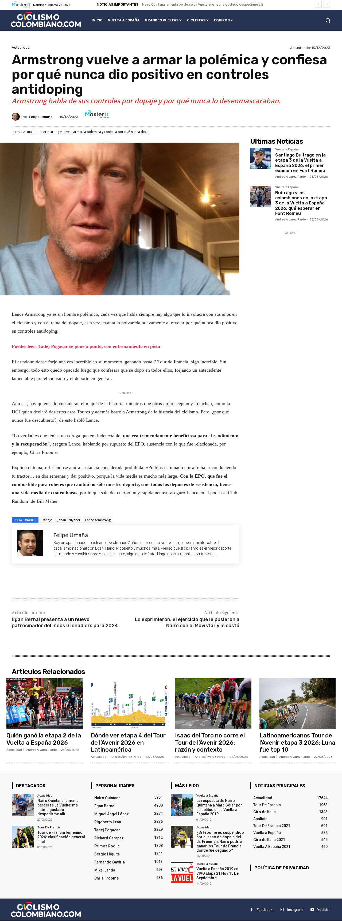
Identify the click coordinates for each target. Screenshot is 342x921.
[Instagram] (282, 910)
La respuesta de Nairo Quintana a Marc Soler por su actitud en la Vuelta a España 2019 (219, 807)
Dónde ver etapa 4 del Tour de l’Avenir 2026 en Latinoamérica (128, 742)
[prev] (318, 4)
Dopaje (47, 520)
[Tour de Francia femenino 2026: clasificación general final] (23, 837)
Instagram (295, 910)
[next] (327, 4)
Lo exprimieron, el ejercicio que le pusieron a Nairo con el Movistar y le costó (187, 622)
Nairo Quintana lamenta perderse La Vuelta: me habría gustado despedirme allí (202, 4)
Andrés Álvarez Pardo (290, 176)
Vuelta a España (287, 149)
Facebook (265, 910)
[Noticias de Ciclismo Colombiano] (45, 19)
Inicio (16, 132)
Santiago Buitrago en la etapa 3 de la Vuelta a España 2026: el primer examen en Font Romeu (300, 163)
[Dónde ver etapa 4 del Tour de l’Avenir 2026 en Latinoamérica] (129, 703)
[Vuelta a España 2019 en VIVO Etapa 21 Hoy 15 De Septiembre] (182, 873)
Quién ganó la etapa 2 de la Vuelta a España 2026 (43, 739)
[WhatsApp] (87, 581)
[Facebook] (50, 581)
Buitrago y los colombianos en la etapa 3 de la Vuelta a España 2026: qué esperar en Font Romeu (301, 203)
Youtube (323, 910)
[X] (62, 581)
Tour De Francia (48, 827)
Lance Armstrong (98, 520)
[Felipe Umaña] (16, 117)
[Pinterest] (74, 581)
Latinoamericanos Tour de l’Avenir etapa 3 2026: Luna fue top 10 (297, 742)
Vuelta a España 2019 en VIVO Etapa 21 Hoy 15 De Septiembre (217, 873)
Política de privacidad (281, 867)
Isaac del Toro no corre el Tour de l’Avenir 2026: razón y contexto (210, 742)
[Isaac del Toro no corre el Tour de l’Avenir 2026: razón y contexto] (213, 703)
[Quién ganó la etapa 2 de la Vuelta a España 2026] (44, 703)
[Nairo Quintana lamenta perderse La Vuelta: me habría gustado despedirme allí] (23, 805)
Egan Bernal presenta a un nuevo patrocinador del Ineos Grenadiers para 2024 (65, 622)
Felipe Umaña (41, 117)
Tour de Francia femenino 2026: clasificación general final (61, 837)
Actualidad (21, 47)
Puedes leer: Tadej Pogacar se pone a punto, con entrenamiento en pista (86, 346)
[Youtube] (312, 910)
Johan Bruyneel (68, 520)
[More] (99, 581)
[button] (328, 20)
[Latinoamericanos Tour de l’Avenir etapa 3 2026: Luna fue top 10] (297, 703)
